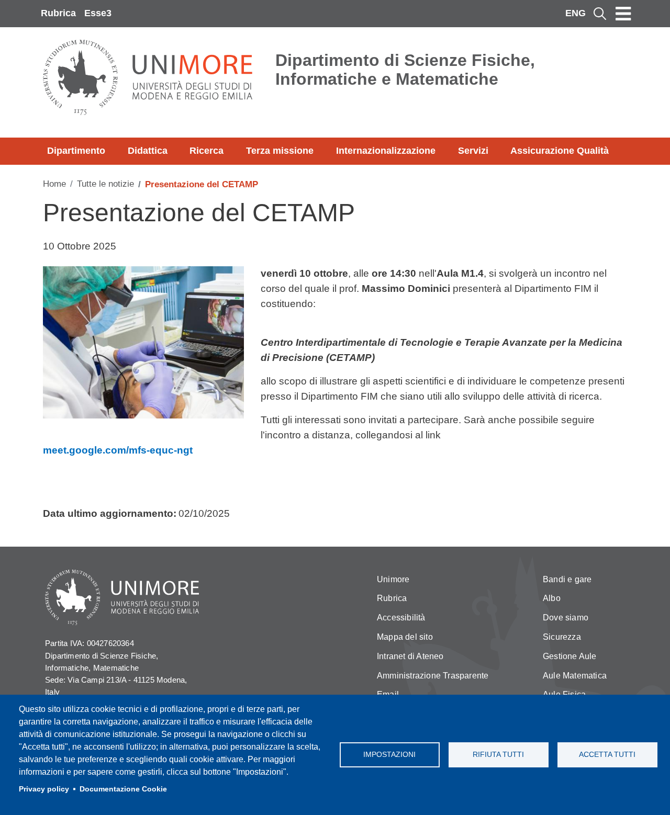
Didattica (148, 150)
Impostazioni (389, 755)
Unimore (393, 579)
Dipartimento (76, 150)
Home (54, 184)
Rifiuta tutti (498, 755)
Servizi (473, 150)
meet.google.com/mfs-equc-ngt (118, 450)
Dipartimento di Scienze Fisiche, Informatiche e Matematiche (405, 69)
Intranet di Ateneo (410, 656)
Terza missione (280, 150)
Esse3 (97, 13)
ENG (575, 13)
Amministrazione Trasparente (432, 675)
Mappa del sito (405, 636)
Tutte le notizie (105, 184)
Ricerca (206, 150)
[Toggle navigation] (623, 14)
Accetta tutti (607, 755)
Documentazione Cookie (123, 789)
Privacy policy (44, 789)
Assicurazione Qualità (559, 150)
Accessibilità (401, 617)
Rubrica (58, 13)
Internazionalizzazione (386, 150)
